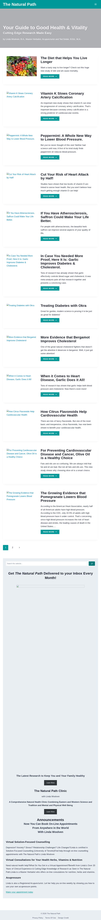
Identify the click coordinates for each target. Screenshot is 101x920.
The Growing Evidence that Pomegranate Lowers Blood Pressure (64, 497)
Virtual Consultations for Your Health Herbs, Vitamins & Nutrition (44, 860)
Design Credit (63, 918)
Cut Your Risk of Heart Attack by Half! (65, 176)
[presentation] (22, 66)
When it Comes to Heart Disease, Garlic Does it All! (63, 378)
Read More (51, 77)
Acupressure (13, 877)
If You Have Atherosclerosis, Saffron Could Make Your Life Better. (65, 217)
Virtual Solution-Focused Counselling (28, 842)
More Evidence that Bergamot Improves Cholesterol (65, 339)
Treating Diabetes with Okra (63, 306)
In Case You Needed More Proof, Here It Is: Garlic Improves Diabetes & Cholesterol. (62, 261)
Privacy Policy (37, 918)
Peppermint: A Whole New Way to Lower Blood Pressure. (66, 137)
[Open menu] (95, 4)
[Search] (92, 563)
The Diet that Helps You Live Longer (64, 60)
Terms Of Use (50, 918)
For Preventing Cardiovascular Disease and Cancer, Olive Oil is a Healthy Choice (66, 454)
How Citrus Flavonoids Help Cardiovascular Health (64, 413)
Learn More (51, 783)
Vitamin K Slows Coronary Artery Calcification (62, 95)
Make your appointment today (19, 892)
